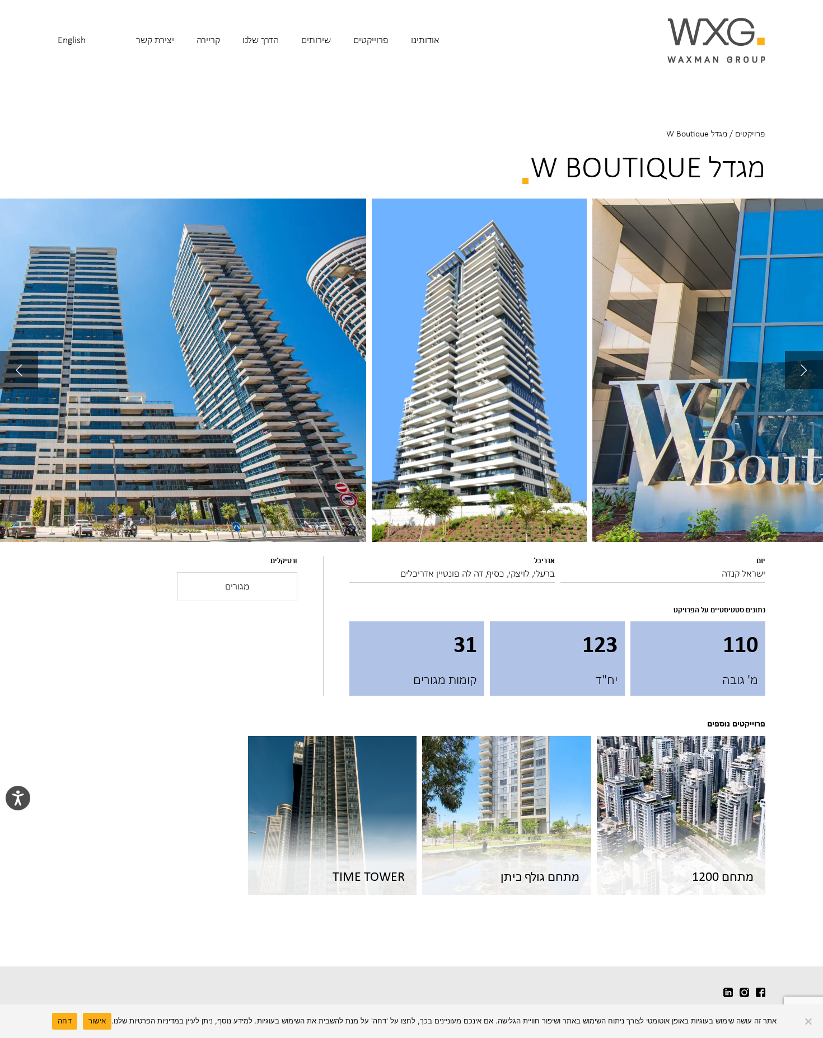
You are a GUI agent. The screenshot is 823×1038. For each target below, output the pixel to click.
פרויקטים (750, 133)
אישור (97, 1020)
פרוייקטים (371, 40)
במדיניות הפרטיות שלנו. (147, 1020)
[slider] (411, 370)
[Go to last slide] (804, 370)
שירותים (316, 40)
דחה (65, 1020)
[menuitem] (425, 47)
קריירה (208, 40)
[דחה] (809, 1021)
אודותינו (425, 40)
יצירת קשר (155, 40)
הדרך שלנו (260, 40)
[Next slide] (19, 370)
